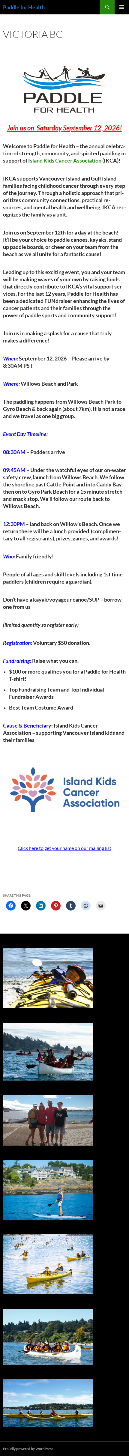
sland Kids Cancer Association (64, 160)
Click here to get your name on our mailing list (64, 848)
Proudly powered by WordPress (28, 1448)
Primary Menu (122, 7)
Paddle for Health (24, 7)
